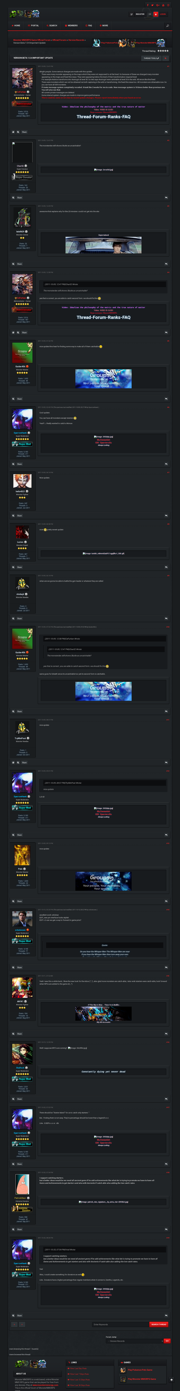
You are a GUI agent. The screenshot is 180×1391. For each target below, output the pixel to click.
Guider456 (92, 627)
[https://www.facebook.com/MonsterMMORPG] (147, 5)
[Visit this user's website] (13, 132)
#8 (168, 524)
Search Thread (158, 1324)
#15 (167, 976)
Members (73, 25)
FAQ (90, 25)
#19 (167, 1238)
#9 (168, 576)
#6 (168, 407)
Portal (35, 25)
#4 (168, 272)
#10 (167, 627)
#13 (167, 843)
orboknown (92, 910)
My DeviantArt (103, 440)
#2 (168, 140)
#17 (167, 1107)
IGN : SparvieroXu (103, 443)
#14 (167, 910)
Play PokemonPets (109, 43)
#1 (168, 66)
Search (53, 25)
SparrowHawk (93, 407)
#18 (167, 1172)
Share (24, 132)
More (105, 25)
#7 (168, 472)
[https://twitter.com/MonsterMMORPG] (152, 5)
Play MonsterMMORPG (146, 43)
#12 (167, 771)
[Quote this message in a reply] (166, 132)
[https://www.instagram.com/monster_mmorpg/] (168, 5)
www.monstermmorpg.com (45, 1385)
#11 (167, 720)
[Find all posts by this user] (18, 132)
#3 (168, 206)
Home (17, 25)
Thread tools (150, 58)
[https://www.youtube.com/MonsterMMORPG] (163, 5)
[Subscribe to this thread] (165, 58)
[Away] (27, 366)
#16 (167, 1042)
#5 (168, 341)
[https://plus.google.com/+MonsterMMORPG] (158, 5)
